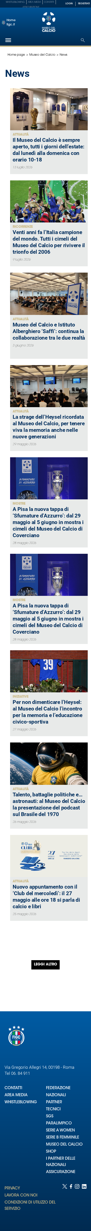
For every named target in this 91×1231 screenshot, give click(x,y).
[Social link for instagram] (77, 1202)
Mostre (19, 503)
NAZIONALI (56, 1095)
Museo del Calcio (42, 54)
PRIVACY (12, 1188)
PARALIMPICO (59, 1123)
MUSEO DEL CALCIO (64, 1145)
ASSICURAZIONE (60, 1172)
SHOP (51, 1152)
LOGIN (69, 4)
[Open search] (83, 40)
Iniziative (21, 696)
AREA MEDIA (16, 1095)
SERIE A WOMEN (60, 1130)
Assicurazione (30, 7)
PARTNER (54, 1102)
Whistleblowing (15, 2)
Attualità (21, 134)
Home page (16, 54)
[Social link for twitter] (64, 1202)
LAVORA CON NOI (21, 1195)
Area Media (34, 2)
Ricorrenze (23, 227)
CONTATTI (13, 1088)
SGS (49, 1116)
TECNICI (53, 1109)
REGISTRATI (84, 4)
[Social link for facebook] (71, 1202)
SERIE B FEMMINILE (62, 1138)
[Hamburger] (8, 40)
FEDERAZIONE (58, 1088)
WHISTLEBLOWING (21, 1102)
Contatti (49, 2)
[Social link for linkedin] (84, 1202)
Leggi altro (45, 964)
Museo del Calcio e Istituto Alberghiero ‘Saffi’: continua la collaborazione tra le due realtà (49, 331)
